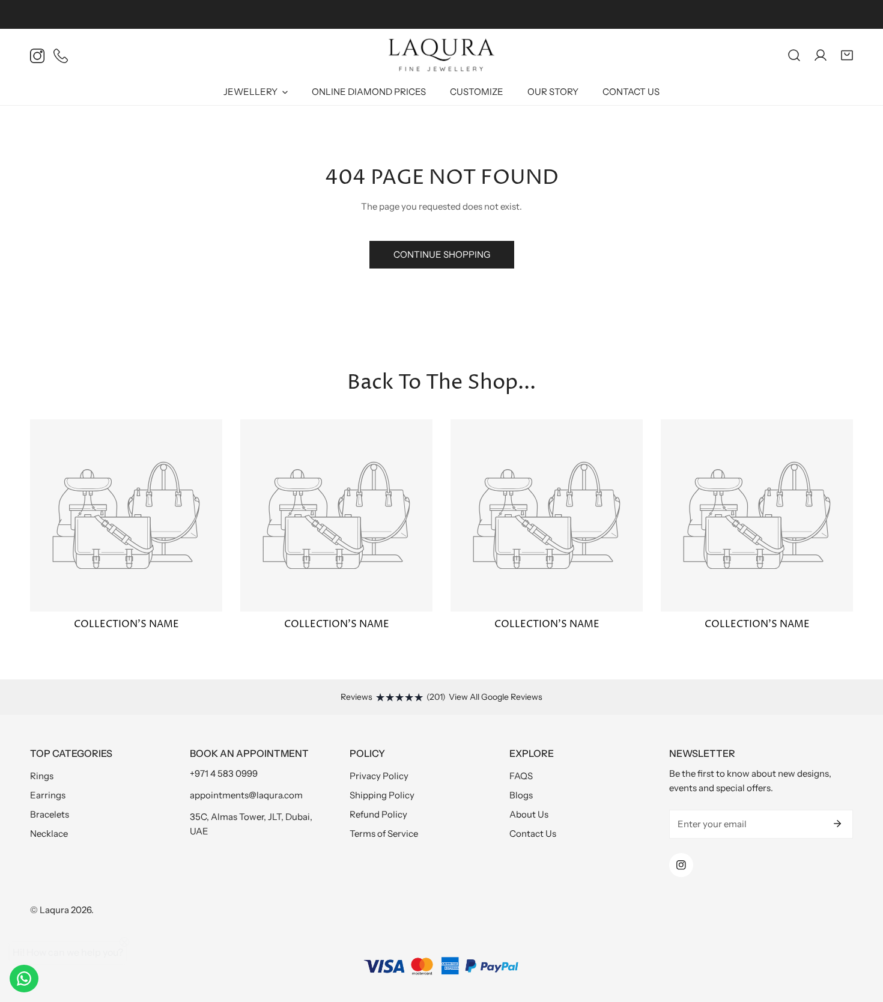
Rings (41, 776)
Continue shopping (441, 254)
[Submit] (837, 823)
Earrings (47, 795)
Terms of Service (384, 833)
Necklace (49, 833)
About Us (528, 814)
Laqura (54, 909)
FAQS (521, 776)
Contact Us (532, 833)
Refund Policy (378, 814)
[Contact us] (24, 978)
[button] (847, 55)
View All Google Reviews (495, 696)
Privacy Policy (379, 776)
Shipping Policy (382, 795)
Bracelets (49, 814)
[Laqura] (441, 55)
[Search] (794, 55)
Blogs (521, 795)
